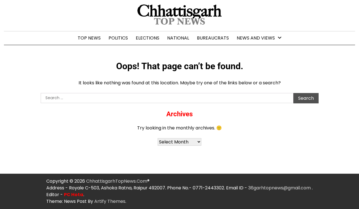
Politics (118, 38)
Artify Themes (109, 201)
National (178, 38)
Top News (89, 38)
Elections (147, 38)
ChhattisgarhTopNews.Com (116, 181)
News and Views (256, 38)
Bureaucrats (213, 38)
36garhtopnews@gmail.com (280, 188)
